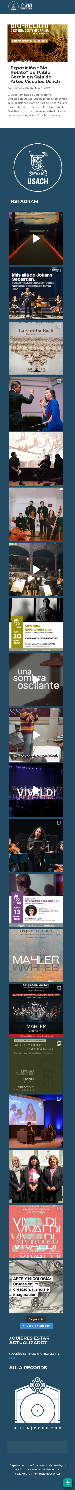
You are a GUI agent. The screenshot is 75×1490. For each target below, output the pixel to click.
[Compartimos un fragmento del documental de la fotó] (36, 679)
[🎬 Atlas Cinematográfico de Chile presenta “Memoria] (36, 624)
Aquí (12, 1357)
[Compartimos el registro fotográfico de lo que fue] (36, 404)
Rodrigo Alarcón (23, 88)
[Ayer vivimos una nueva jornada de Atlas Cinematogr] (36, 238)
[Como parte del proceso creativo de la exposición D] (36, 1286)
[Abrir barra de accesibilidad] (67, 1482)
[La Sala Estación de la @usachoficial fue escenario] (36, 459)
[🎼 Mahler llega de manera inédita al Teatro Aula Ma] (36, 735)
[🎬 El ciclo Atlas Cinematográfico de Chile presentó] (36, 1121)
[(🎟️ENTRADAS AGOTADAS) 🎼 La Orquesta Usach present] (36, 955)
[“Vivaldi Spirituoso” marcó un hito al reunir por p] (36, 790)
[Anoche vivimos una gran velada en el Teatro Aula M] (36, 845)
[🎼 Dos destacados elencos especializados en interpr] (36, 1231)
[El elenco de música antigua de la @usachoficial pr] (36, 349)
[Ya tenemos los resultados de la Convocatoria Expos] (36, 1066)
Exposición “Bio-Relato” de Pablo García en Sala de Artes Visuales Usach (35, 74)
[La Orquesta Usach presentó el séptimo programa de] (36, 569)
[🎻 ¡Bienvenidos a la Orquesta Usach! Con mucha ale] (36, 514)
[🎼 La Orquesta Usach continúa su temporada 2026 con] (36, 1011)
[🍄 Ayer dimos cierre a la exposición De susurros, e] (36, 1176)
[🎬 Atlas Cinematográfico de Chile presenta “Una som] (36, 900)
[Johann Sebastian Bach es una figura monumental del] (36, 293)
